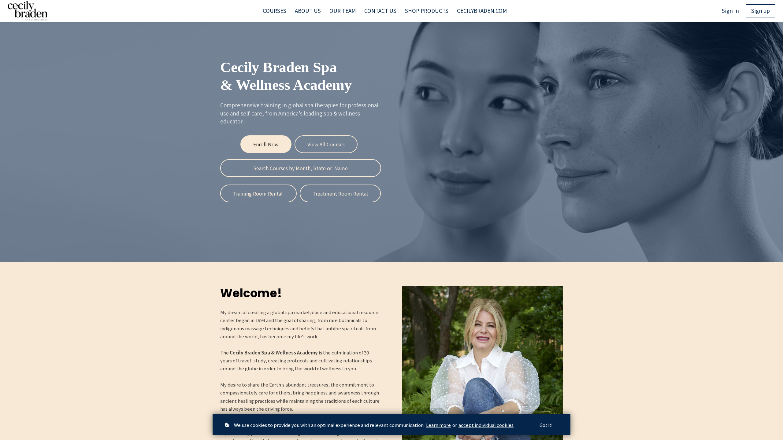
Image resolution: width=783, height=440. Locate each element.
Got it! (546, 425)
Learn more (438, 425)
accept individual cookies (486, 425)
